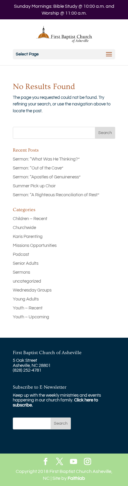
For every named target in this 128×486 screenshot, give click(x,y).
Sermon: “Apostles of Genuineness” (46, 177)
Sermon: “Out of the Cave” (38, 168)
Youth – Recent (28, 308)
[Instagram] (87, 462)
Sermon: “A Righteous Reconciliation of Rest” (56, 195)
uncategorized (27, 281)
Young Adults (26, 299)
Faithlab (76, 478)
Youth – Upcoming (31, 317)
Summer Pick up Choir (34, 186)
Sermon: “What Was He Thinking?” (46, 159)
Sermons (21, 272)
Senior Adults (25, 263)
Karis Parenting (28, 236)
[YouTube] (73, 462)
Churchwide (24, 227)
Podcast (21, 254)
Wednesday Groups (32, 290)
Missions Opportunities (35, 245)
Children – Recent (30, 218)
